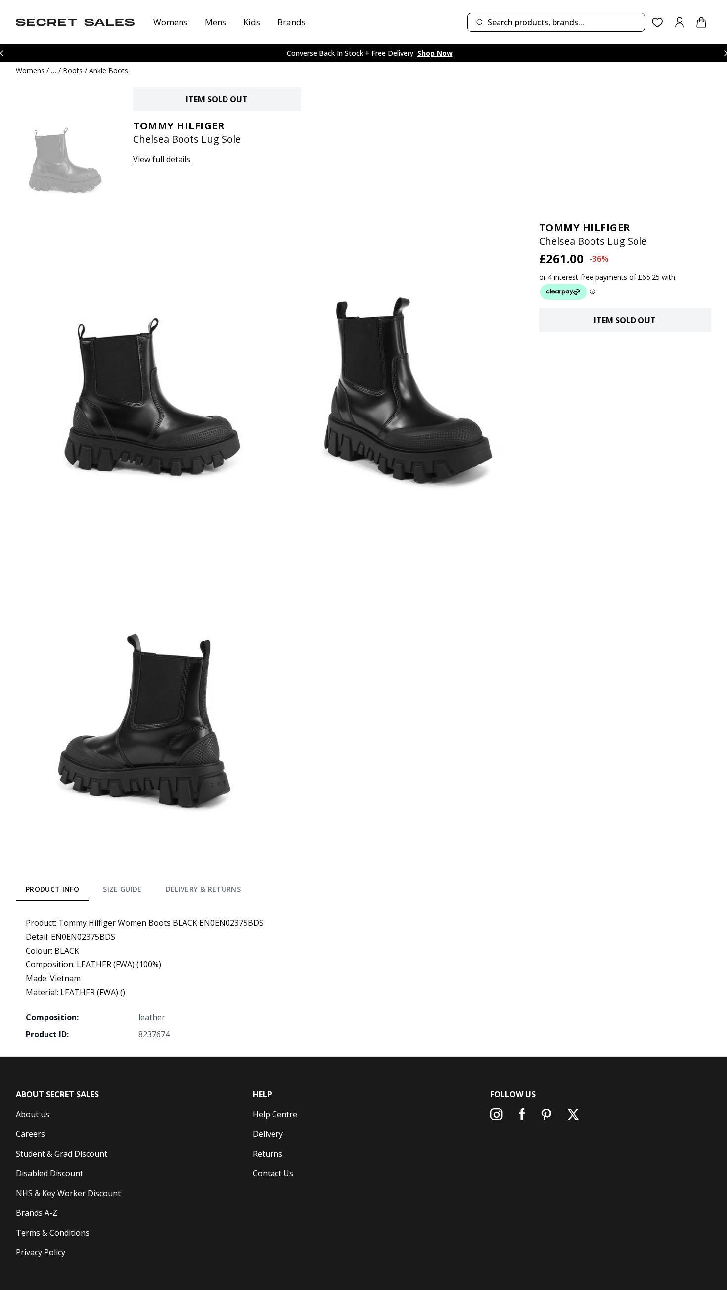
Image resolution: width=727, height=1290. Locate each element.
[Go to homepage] (75, 22)
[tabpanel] (363, 978)
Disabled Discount (49, 1173)
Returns (267, 1153)
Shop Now (435, 53)
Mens (215, 22)
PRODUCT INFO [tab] (52, 889)
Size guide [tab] (122, 889)
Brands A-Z (36, 1212)
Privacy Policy (40, 1252)
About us (32, 1114)
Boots (73, 70)
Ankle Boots (108, 70)
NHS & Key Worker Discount (68, 1193)
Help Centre (275, 1114)
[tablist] (133, 891)
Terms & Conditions (53, 1232)
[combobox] (556, 22)
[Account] (679, 22)
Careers (30, 1133)
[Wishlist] (657, 22)
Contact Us (273, 1173)
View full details (161, 159)
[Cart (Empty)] (701, 22)
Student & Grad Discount (61, 1153)
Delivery (268, 1133)
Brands (291, 22)
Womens (170, 22)
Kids (251, 22)
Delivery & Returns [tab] (203, 889)
